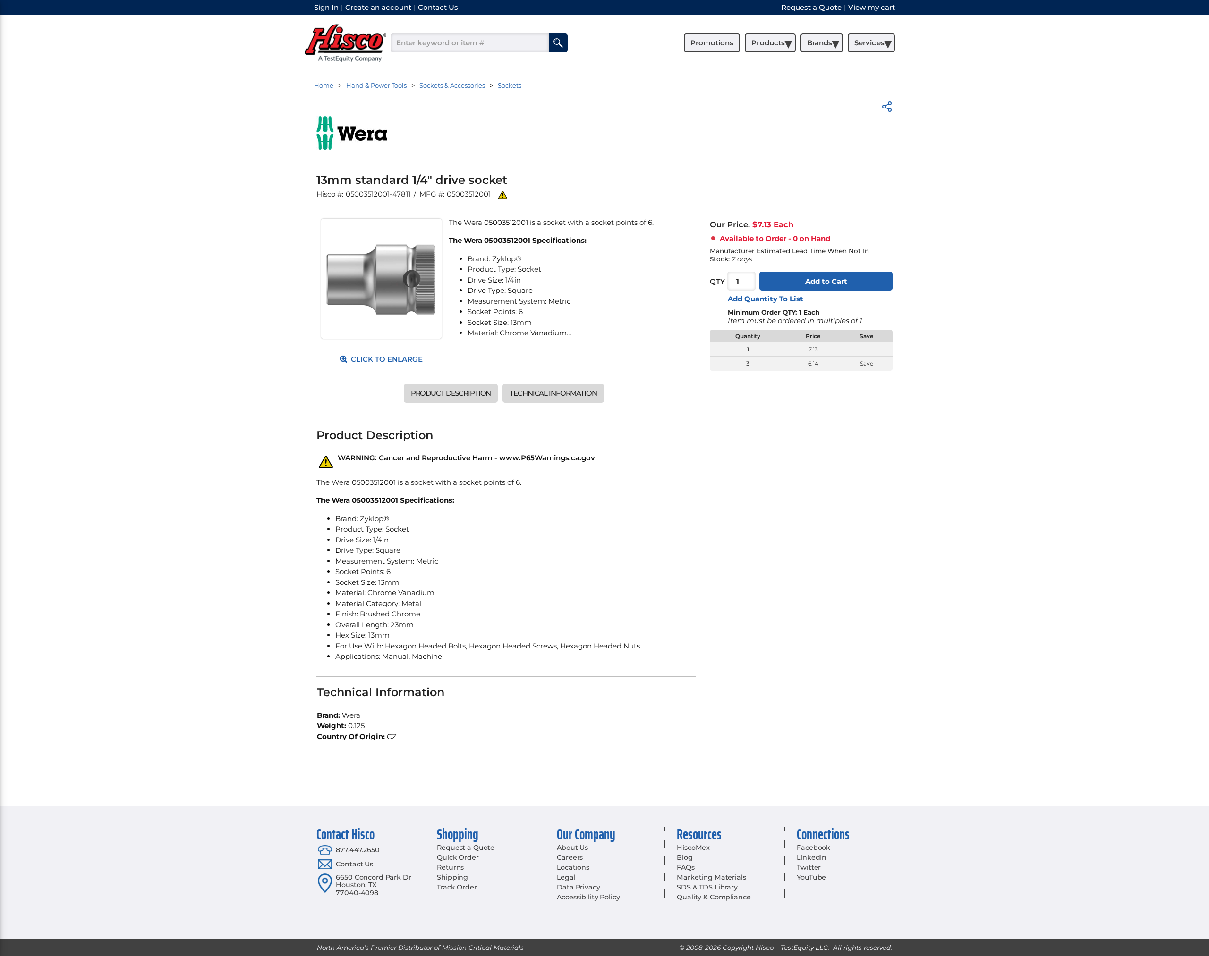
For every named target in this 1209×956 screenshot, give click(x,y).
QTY (717, 281)
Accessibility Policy (588, 897)
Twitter (809, 867)
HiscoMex (693, 847)
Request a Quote (465, 847)
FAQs (685, 867)
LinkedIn (811, 857)
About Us (572, 847)
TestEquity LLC (804, 947)
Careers (570, 857)
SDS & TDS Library (707, 887)
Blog (684, 857)
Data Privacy (578, 887)
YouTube (811, 877)
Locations (573, 867)
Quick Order (457, 857)
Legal (566, 877)
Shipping (452, 877)
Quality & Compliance (713, 897)
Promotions (711, 42)
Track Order (457, 887)
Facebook (813, 847)
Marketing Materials (711, 877)
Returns (450, 867)
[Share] (887, 108)
